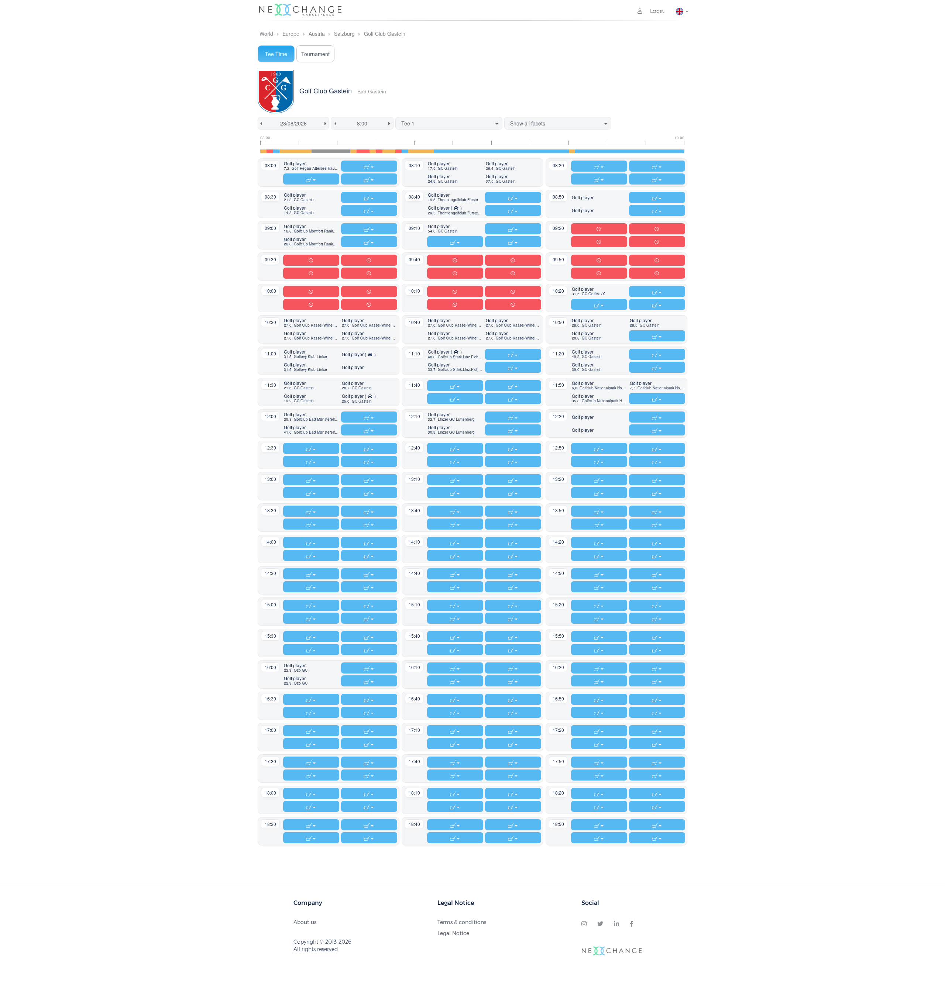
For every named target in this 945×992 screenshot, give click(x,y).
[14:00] (495, 151)
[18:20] (662, 151)
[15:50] (565, 151)
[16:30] (591, 151)
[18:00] (649, 151)
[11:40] (405, 151)
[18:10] (655, 151)
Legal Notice (453, 933)
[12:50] (450, 151)
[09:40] (327, 151)
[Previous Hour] (334, 123)
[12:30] (437, 151)
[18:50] (681, 151)
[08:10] (270, 151)
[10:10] (347, 151)
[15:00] (533, 151)
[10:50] (373, 151)
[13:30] (475, 151)
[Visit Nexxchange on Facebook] (631, 924)
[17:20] (623, 151)
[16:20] (585, 151)
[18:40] (674, 151)
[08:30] (282, 151)
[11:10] (385, 151)
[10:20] (353, 151)
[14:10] (501, 151)
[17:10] (617, 151)
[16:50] (604, 151)
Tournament (315, 54)
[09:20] (315, 151)
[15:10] (540, 151)
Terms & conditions (461, 922)
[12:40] (443, 151)
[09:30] (321, 151)
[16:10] (578, 151)
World (266, 33)
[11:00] (379, 151)
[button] (311, 166)
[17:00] (610, 151)
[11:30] (398, 151)
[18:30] (668, 151)
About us (304, 922)
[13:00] (456, 151)
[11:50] (411, 151)
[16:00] (572, 151)
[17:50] (642, 151)
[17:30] (629, 151)
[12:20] (430, 151)
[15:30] (552, 151)
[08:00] (263, 151)
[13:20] (469, 151)
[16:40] (597, 151)
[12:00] (418, 151)
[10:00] (340, 151)
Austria (317, 33)
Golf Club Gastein (384, 33)
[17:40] (636, 151)
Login (657, 11)
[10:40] (366, 151)
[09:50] (334, 151)
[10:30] (360, 151)
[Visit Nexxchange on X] (600, 924)
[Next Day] (326, 123)
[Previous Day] (260, 123)
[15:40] (559, 151)
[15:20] (546, 151)
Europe (290, 33)
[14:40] (520, 151)
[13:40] (482, 151)
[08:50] (295, 151)
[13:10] (463, 151)
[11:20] (392, 151)
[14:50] (527, 151)
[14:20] (508, 151)
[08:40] (289, 151)
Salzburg (344, 33)
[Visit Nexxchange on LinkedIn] (616, 924)
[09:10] (308, 151)
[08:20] (276, 151)
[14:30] (514, 151)
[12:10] (424, 151)
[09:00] (302, 151)
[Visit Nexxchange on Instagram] (584, 924)
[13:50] (488, 151)
